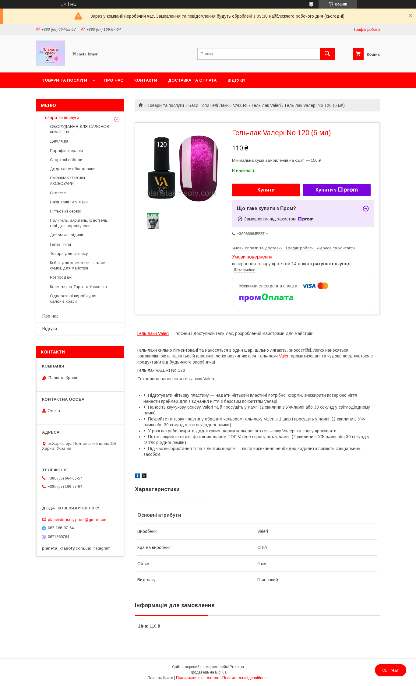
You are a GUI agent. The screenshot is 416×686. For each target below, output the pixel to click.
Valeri (284, 356)
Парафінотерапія (66, 150)
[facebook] (137, 476)
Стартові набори (66, 159)
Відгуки (236, 80)
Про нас (113, 80)
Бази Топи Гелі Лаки (209, 105)
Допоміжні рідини (66, 235)
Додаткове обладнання (72, 169)
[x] (144, 476)
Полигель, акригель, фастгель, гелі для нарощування (79, 223)
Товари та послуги (64, 80)
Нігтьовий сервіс (65, 211)
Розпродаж (61, 277)
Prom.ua (237, 667)
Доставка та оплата (192, 80)
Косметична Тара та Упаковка (78, 286)
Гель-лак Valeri (266, 105)
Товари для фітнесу (69, 253)
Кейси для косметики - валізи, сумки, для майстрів (78, 265)
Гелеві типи (60, 244)
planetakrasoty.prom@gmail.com (78, 519)
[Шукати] (327, 54)
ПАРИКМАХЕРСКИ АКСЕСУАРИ (67, 181)
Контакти (145, 80)
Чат (395, 670)
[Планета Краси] (50, 64)
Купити (266, 189)
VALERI (240, 105)
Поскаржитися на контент (198, 678)
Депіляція (59, 141)
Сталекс (58, 193)
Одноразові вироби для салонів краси (73, 299)
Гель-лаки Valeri (153, 333)
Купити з (326, 189)
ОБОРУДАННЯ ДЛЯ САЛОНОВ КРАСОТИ (79, 129)
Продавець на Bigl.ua (208, 672)
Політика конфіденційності (245, 678)
